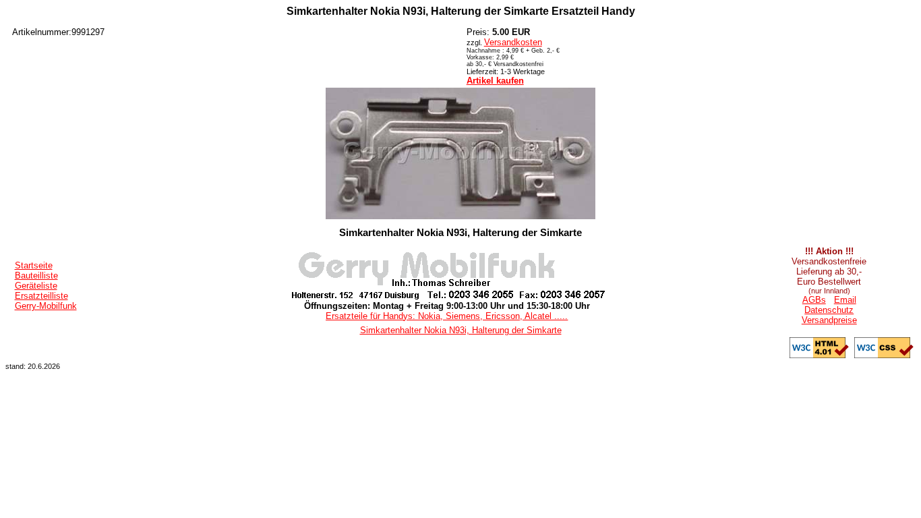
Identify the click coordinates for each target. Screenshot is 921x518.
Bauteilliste (36, 275)
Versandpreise (829, 320)
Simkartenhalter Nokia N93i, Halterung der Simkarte (461, 330)
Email (845, 300)
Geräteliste (36, 286)
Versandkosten (513, 42)
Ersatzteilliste (41, 296)
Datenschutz (829, 310)
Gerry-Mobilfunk (46, 306)
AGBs (814, 300)
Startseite (34, 265)
